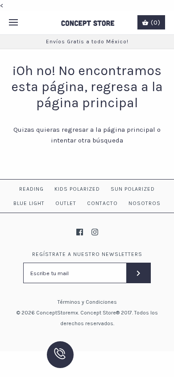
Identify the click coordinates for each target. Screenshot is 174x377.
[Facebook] (79, 232)
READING (31, 189)
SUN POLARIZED (133, 189)
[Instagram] (94, 232)
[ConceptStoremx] (87, 22)
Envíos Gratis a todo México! (87, 41)
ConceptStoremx (57, 313)
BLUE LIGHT (29, 203)
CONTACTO (102, 203)
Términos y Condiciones (87, 302)
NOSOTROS (144, 203)
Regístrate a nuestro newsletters (87, 254)
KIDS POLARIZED (77, 189)
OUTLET (65, 203)
